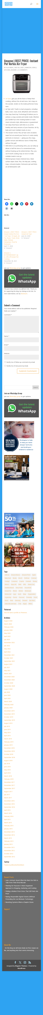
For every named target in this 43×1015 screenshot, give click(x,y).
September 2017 (9, 788)
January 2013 (8, 844)
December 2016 (9, 801)
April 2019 (7, 736)
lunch (19, 594)
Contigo (7, 581)
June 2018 (7, 767)
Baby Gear (8, 578)
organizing (8, 597)
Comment (8, 315)
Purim (35, 597)
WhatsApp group (15, 268)
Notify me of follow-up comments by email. (20, 362)
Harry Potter (19, 588)
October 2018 (8, 754)
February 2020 (8, 705)
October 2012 (8, 854)
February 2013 (8, 841)
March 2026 (8, 624)
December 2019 (9, 711)
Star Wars (32, 600)
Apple (34, 575)
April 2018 (7, 773)
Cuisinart (28, 581)
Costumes (14, 581)
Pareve (15, 597)
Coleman (33, 578)
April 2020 (7, 698)
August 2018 (8, 760)
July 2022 (7, 646)
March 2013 (8, 838)
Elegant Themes (21, 966)
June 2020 (7, 695)
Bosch (20, 578)
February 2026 (8, 627)
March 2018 (8, 776)
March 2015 (8, 823)
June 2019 (7, 729)
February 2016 (8, 816)
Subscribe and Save (10, 604)
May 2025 (7, 633)
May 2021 (7, 670)
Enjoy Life (13, 584)
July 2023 (7, 639)
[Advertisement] (21, 30)
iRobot (15, 591)
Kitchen (7, 70)
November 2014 (9, 835)
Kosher (13, 70)
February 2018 (8, 779)
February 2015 (8, 826)
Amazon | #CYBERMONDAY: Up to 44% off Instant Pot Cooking (11, 256)
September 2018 (9, 757)
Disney (35, 581)
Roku (11, 600)
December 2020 (9, 677)
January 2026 (8, 630)
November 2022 (9, 642)
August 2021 (8, 664)
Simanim (24, 600)
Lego (14, 594)
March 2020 (8, 701)
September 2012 (9, 857)
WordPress (21, 968)
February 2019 (8, 742)
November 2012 (9, 850)
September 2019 (9, 720)
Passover (21, 597)
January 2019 (8, 745)
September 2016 (9, 807)
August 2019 (8, 723)
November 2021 (9, 655)
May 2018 (7, 770)
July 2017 (7, 795)
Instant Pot (8, 591)
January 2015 (8, 829)
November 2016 (9, 804)
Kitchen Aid (8, 594)
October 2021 (8, 658)
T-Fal (19, 604)
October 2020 (8, 683)
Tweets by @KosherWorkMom (14, 865)
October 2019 (8, 717)
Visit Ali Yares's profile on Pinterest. (15, 613)
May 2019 (7, 732)
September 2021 (9, 661)
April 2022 (7, 652)
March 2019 (8, 739)
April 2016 (7, 810)
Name (6, 336)
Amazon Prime (26, 575)
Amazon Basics (15, 575)
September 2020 (9, 686)
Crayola (21, 581)
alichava (9, 67)
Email (6, 345)
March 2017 (8, 798)
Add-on (7, 575)
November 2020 (9, 680)
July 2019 (7, 726)
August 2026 (8, 621)
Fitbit (19, 584)
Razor (6, 600)
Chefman (26, 578)
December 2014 (9, 832)
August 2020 (8, 689)
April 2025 (7, 636)
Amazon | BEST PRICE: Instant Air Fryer (29, 233)
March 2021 (8, 673)
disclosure (24, 294)
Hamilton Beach (9, 588)
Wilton (30, 604)
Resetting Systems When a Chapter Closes (20, 902)
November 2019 (9, 714)
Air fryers (8, 99)
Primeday (29, 597)
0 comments (22, 70)
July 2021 (7, 667)
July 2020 (7, 692)
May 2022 (7, 649)
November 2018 (9, 751)
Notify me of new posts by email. (17, 366)
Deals (34, 67)
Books (15, 578)
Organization (32, 594)
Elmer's (7, 584)
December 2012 (9, 847)
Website (6, 353)
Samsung (17, 600)
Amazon (28, 67)
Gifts (24, 584)
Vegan (25, 604)
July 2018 (7, 763)
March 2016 (8, 813)
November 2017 (9, 785)
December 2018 (9, 748)
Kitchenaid (28, 591)
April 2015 (7, 819)
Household (28, 588)
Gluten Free (31, 584)
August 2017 (8, 791)
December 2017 (9, 782)
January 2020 (8, 708)
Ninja (24, 594)
